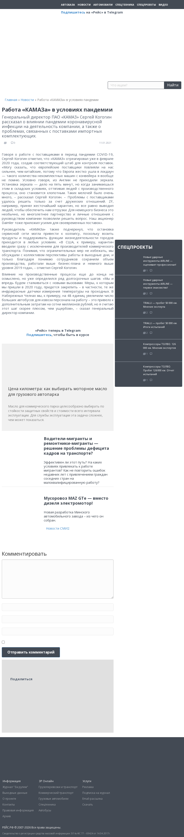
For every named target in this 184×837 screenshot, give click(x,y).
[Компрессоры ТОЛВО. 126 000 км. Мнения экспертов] (129, 350)
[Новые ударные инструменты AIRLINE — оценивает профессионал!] (129, 261)
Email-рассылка (92, 799)
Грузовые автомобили (53, 799)
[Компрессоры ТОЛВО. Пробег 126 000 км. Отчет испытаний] (129, 373)
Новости (84, 4)
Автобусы (45, 810)
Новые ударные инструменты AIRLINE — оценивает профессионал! (159, 260)
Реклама (88, 787)
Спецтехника (124, 4)
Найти (172, 85)
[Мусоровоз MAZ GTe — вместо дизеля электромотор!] (21, 508)
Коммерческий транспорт (56, 793)
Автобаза (68, 4)
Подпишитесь (73, 12)
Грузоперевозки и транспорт (58, 787)
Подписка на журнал (96, 793)
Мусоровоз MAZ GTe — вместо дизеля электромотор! (76, 500)
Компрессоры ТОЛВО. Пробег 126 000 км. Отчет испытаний (158, 370)
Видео (163, 4)
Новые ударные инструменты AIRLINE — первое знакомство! (158, 283)
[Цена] (41, 366)
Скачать (87, 804)
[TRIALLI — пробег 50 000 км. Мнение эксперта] (129, 308)
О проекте (9, 799)
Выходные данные (14, 793)
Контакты (8, 804)
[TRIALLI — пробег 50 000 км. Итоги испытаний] (129, 328)
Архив (6, 816)
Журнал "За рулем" (15, 787)
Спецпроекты (146, 4)
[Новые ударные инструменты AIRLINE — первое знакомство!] (129, 284)
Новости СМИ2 (57, 528)
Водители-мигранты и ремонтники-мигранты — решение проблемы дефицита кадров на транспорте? (76, 446)
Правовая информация (18, 810)
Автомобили (103, 4)
